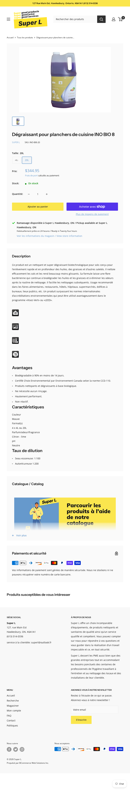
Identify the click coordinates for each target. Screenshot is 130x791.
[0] (120, 19)
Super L (16, 142)
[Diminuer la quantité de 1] (28, 194)
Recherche (13, 700)
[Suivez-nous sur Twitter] (15, 749)
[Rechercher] (101, 19)
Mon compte (14, 710)
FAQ (9, 715)
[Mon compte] (113, 19)
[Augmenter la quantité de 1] (46, 194)
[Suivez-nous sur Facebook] (9, 749)
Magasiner (13, 705)
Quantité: (17, 194)
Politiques (12, 725)
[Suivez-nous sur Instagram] (22, 749)
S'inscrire (81, 719)
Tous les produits (25, 37)
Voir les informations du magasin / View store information (49, 235)
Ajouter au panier (38, 206)
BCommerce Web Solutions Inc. (34, 763)
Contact (11, 720)
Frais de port (31, 175)
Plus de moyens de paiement (92, 214)
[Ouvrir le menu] (8, 19)
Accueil (10, 37)
